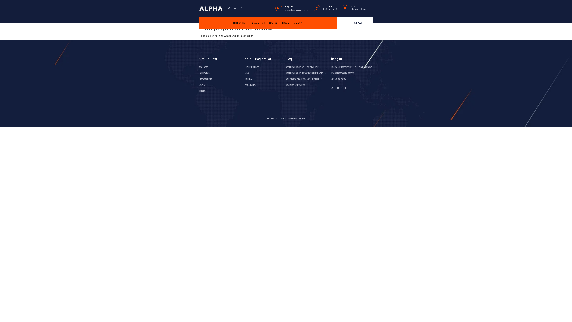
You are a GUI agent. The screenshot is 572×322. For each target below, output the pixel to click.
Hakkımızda (239, 22)
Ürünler (273, 22)
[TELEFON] (317, 8)
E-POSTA (289, 7)
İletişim (285, 22)
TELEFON (327, 6)
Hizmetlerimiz (257, 22)
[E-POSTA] (278, 8)
